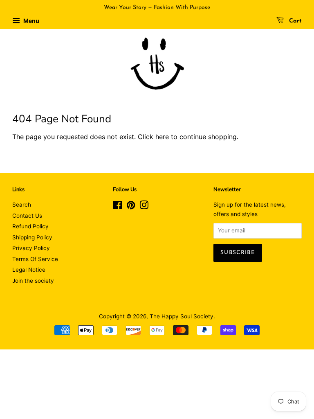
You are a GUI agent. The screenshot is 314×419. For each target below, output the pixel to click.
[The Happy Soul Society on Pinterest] (130, 206)
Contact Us (27, 215)
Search (21, 204)
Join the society (33, 280)
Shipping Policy (32, 237)
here (162, 137)
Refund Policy (30, 226)
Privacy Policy (31, 248)
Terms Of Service (35, 259)
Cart (294, 21)
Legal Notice (28, 269)
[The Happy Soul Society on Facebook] (117, 206)
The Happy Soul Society (181, 316)
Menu (30, 20)
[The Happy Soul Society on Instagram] (143, 206)
